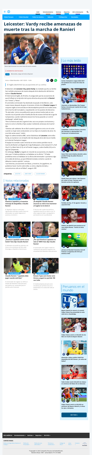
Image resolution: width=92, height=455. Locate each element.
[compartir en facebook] (47, 80)
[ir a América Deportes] (8, 11)
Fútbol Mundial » (15, 80)
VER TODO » (74, 415)
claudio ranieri (40, 174)
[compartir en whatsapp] (55, 80)
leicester (17, 174)
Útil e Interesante (77, 12)
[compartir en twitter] (51, 80)
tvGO (37, 12)
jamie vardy (28, 174)
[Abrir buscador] (87, 12)
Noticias (58, 12)
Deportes (67, 12)
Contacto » (77, 443)
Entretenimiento (48, 12)
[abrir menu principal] (5, 11)
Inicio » (7, 80)
